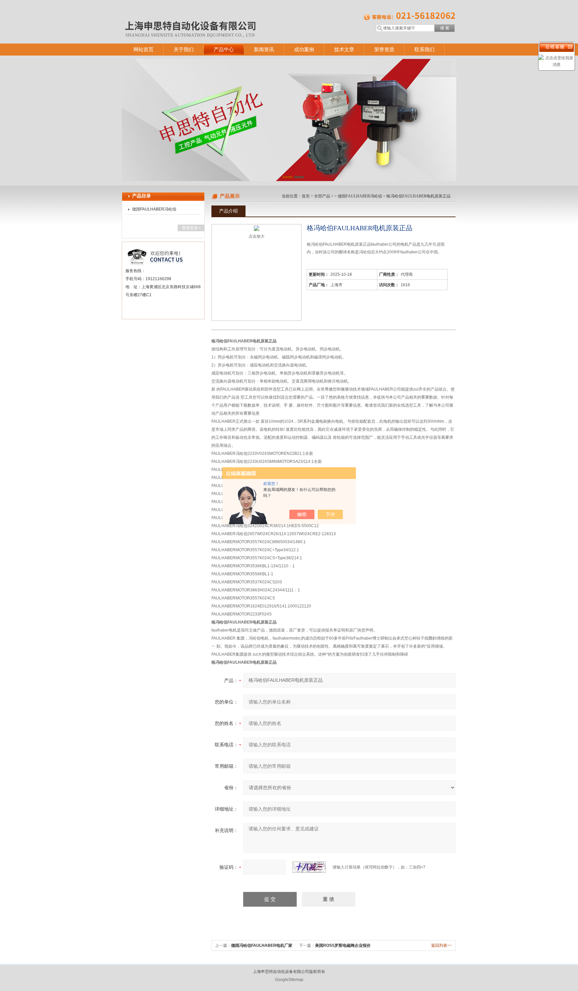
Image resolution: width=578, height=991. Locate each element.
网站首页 (143, 49)
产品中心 (224, 49)
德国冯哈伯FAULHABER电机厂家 (261, 945)
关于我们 (184, 49)
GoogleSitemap (289, 979)
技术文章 (344, 49)
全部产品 (322, 196)
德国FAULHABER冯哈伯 (154, 209)
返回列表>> (441, 945)
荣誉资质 (384, 49)
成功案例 (304, 49)
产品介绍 (228, 211)
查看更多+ (191, 228)
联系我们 (424, 49)
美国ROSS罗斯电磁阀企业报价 (343, 945)
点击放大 (257, 236)
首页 (306, 196)
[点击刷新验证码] (309, 867)
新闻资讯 (264, 49)
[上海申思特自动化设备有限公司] (218, 15)
